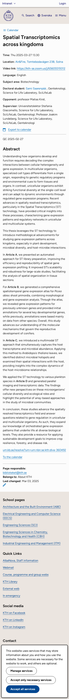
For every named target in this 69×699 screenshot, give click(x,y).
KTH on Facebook (14, 613)
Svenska (46, 15)
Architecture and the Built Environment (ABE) (32, 506)
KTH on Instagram (14, 627)
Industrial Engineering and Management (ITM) (32, 543)
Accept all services (22, 689)
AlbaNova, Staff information (20, 560)
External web (11, 588)
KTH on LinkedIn (13, 620)
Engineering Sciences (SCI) (20, 525)
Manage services (21, 670)
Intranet (7, 3)
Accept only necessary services (30, 680)
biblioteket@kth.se (15, 472)
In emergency (11, 595)
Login (62, 3)
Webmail (8, 567)
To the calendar (12, 457)
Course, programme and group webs (25, 574)
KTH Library (10, 581)
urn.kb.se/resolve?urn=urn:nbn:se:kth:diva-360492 (34, 450)
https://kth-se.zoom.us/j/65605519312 (41, 68)
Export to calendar (19, 129)
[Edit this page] (4, 484)
